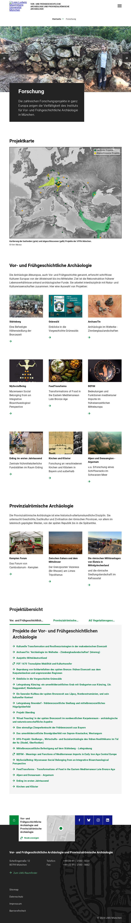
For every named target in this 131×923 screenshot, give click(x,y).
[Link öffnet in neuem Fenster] (47, 828)
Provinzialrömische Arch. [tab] (68, 620)
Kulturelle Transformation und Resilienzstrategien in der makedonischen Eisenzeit (61, 646)
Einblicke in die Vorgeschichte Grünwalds (39, 678)
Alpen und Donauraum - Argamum (35, 775)
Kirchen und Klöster (27, 786)
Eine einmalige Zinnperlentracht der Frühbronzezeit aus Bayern (51, 727)
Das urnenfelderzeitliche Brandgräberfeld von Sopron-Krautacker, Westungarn (59, 733)
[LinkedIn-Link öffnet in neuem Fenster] (107, 820)
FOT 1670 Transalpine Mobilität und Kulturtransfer (44, 663)
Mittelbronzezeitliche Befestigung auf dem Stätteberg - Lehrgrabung (54, 748)
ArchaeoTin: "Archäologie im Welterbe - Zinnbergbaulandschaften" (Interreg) (58, 652)
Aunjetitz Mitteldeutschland (31, 658)
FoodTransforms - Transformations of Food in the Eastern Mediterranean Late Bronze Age (65, 769)
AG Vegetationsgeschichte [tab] (104, 620)
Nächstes (126, 58)
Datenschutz (16, 896)
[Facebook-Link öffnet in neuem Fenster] (79, 820)
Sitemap (14, 889)
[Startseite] (14, 820)
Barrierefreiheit (17, 910)
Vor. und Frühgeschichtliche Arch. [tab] (30, 620)
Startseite (56, 19)
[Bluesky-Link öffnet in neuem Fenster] (88, 820)
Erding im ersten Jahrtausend (32, 780)
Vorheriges (4, 58)
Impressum (15, 903)
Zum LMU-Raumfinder (25, 872)
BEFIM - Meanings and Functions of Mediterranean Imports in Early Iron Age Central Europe (66, 754)
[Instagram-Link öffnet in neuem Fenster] (98, 820)
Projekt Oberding (25, 712)
